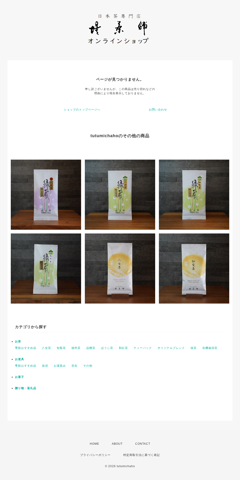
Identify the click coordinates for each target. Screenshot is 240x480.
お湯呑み (60, 365)
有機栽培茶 (210, 348)
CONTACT (142, 443)
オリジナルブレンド (171, 348)
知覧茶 (61, 348)
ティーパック (143, 348)
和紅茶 (123, 348)
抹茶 (194, 348)
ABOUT (117, 443)
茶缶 (74, 365)
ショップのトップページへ (82, 109)
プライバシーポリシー (95, 455)
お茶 (18, 341)
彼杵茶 (76, 348)
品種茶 (90, 348)
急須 (45, 365)
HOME (94, 443)
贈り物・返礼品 (25, 388)
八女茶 (46, 348)
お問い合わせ (158, 109)
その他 (87, 365)
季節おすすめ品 (25, 348)
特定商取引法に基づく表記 (141, 455)
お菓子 (19, 377)
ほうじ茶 (107, 348)
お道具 (19, 359)
